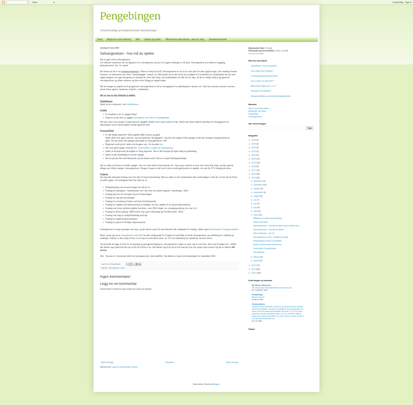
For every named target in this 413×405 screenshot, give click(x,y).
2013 (253, 269)
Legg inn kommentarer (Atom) (124, 367)
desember (258, 181)
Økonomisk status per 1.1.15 (263, 86)
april (256, 211)
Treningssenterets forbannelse (264, 76)
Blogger (216, 384)
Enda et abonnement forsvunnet (267, 244)
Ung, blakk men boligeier (262, 71)
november (258, 185)
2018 (253, 166)
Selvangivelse (114, 268)
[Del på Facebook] (136, 264)
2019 (253, 163)
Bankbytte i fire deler (257, 111)
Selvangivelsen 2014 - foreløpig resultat (270, 237)
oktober (257, 189)
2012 (253, 273)
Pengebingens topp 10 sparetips (267, 241)
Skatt (123, 268)
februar (257, 257)
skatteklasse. (133, 104)
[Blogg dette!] (130, 264)
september (258, 192)
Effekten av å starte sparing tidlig (267, 218)
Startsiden (169, 362)
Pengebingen (130, 16)
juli (255, 200)
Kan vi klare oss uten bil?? (262, 81)
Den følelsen (258, 252)
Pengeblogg (257, 295)
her (161, 144)
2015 (253, 178)
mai (255, 207)
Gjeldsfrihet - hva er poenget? (264, 66)
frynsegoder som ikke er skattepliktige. (151, 117)
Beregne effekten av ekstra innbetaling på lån (271, 96)
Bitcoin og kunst (258, 297)
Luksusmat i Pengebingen (264, 248)
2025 (253, 140)
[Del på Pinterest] (139, 264)
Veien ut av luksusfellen (258, 108)
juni (255, 203)
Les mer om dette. (256, 53)
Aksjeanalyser (258, 304)
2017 (253, 170)
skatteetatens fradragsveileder (223, 229)
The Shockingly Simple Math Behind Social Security (272, 288)
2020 (253, 159)
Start (99, 39)
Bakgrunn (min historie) (119, 39)
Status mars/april (260, 222)
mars (256, 215)
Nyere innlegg (107, 362)
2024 (253, 144)
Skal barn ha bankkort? (261, 91)
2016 (253, 174)
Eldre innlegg (232, 362)
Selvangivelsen (255, 117)
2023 (253, 147)
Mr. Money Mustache (261, 285)
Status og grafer (152, 39)
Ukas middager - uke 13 (263, 233)
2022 (253, 151)
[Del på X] (133, 264)
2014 (253, 265)
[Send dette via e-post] (127, 264)
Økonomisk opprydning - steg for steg (185, 39)
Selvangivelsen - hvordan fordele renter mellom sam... (277, 226)
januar (257, 261)
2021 (253, 155)
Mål (138, 39)
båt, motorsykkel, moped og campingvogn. (154, 148)
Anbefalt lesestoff (218, 39)
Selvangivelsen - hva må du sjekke (268, 229)
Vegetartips (253, 114)
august (257, 196)
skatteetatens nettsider (131, 235)
